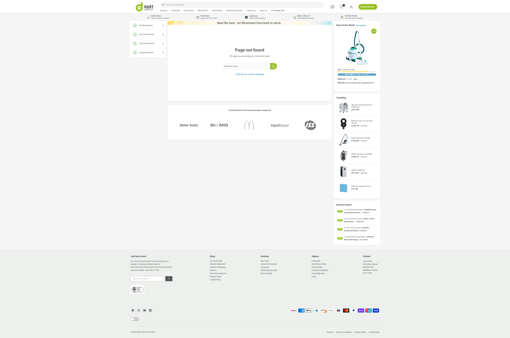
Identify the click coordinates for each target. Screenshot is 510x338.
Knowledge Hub (277, 10)
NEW (339, 211)
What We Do (203, 10)
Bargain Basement (217, 264)
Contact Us (251, 10)
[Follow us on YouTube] (144, 310)
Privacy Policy (215, 277)
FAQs (314, 277)
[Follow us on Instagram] (138, 310)
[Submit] (163, 5)
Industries (175, 10)
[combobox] (242, 5)
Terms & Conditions (218, 273)
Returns (213, 270)
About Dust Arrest (319, 264)
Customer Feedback (320, 270)
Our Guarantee (216, 261)
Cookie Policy (215, 280)
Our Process (189, 10)
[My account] (351, 7)
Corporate (316, 261)
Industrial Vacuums (269, 264)
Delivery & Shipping (218, 267)
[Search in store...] (273, 66)
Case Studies (217, 10)
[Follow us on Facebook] (132, 310)
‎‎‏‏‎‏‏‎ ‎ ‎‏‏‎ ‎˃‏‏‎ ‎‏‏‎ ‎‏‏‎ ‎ (169, 279)
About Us (263, 10)
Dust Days (265, 261)
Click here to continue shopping (250, 74)
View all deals (361, 25)
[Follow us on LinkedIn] (150, 310)
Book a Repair (266, 273)
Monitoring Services (234, 10)
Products (163, 10)
